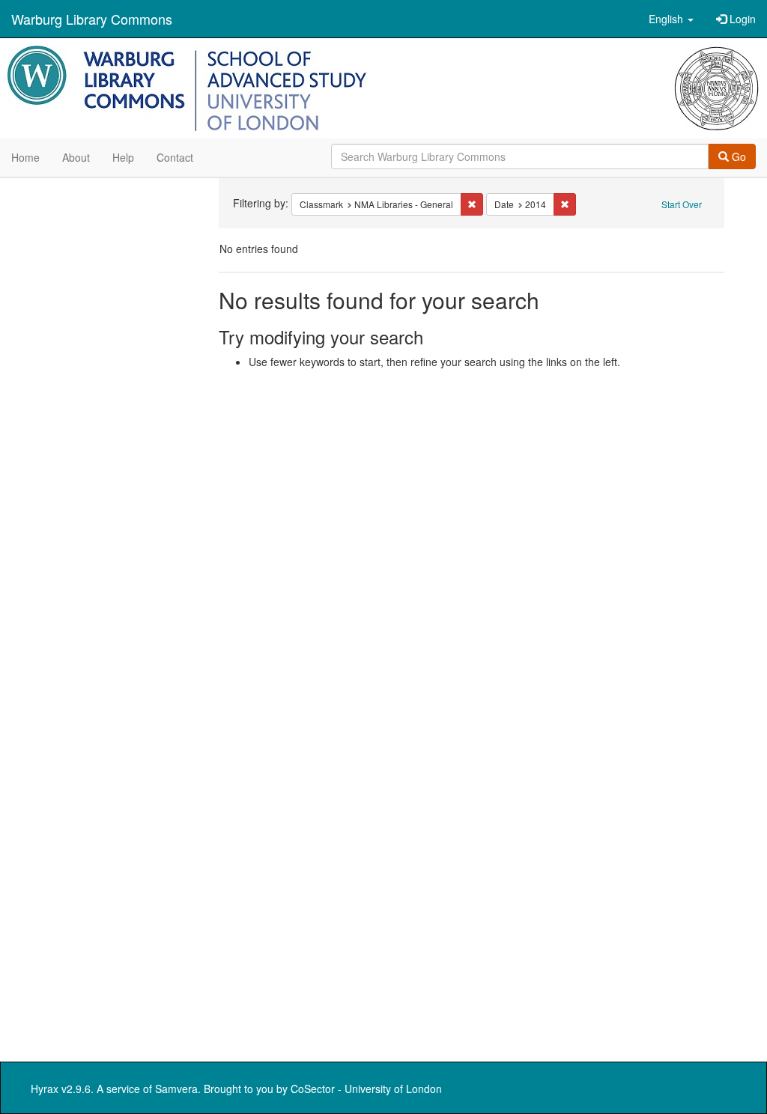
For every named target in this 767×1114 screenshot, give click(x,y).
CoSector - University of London (366, 1088)
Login (741, 18)
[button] (671, 18)
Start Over (681, 204)
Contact (175, 157)
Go (737, 156)
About (76, 157)
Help (123, 157)
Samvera (176, 1088)
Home (25, 157)
